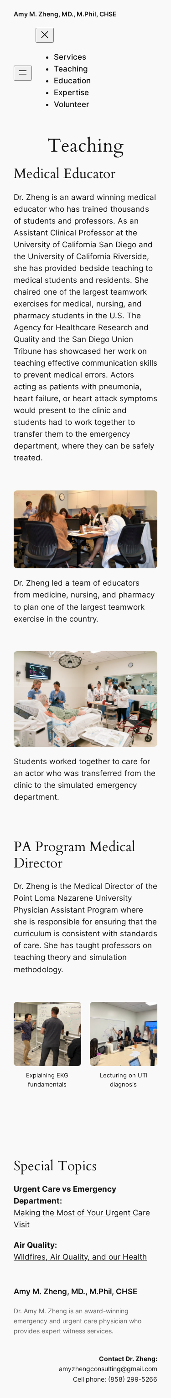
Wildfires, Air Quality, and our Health (80, 1256)
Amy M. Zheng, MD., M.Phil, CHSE (65, 14)
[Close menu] (45, 35)
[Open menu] (23, 73)
